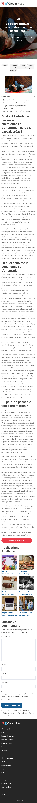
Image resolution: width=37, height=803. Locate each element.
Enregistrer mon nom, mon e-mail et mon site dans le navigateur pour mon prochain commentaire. (17, 696)
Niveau (23, 65)
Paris (2, 732)
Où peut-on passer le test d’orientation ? (17, 111)
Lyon (2, 747)
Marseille (4, 750)
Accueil (5, 65)
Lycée (18, 19)
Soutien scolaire (6, 787)
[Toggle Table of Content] (33, 97)
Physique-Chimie (6, 765)
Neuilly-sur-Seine (6, 743)
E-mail (4, 673)
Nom (3, 665)
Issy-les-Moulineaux (7, 739)
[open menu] (34, 4)
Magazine (14, 65)
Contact (3, 794)
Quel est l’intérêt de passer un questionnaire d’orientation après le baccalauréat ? (18, 101)
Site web (4, 682)
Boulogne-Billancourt (7, 736)
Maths (3, 761)
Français (3, 772)
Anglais (3, 768)
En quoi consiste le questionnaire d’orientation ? (14, 107)
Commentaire (7, 636)
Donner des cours (6, 783)
